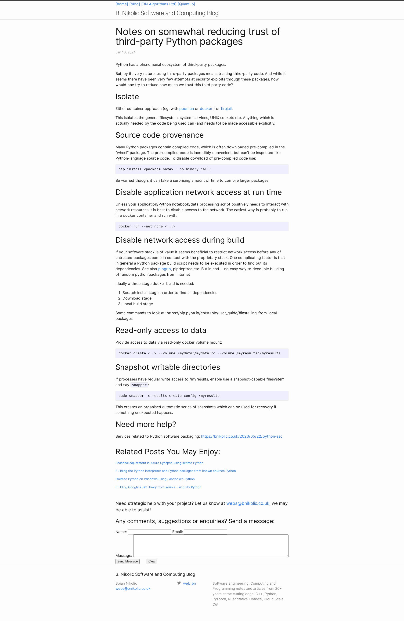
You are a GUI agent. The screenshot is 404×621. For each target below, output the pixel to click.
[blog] (134, 4)
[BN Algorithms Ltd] (159, 4)
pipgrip (164, 268)
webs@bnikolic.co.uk (247, 503)
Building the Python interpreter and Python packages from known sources (175, 471)
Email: (178, 531)
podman (186, 108)
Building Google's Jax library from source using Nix (158, 487)
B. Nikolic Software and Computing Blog (167, 13)
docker (206, 108)
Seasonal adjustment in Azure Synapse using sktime (159, 463)
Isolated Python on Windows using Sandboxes (155, 479)
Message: (123, 555)
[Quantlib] (186, 4)
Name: (121, 531)
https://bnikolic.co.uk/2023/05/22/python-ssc (241, 436)
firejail (226, 108)
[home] (121, 4)
